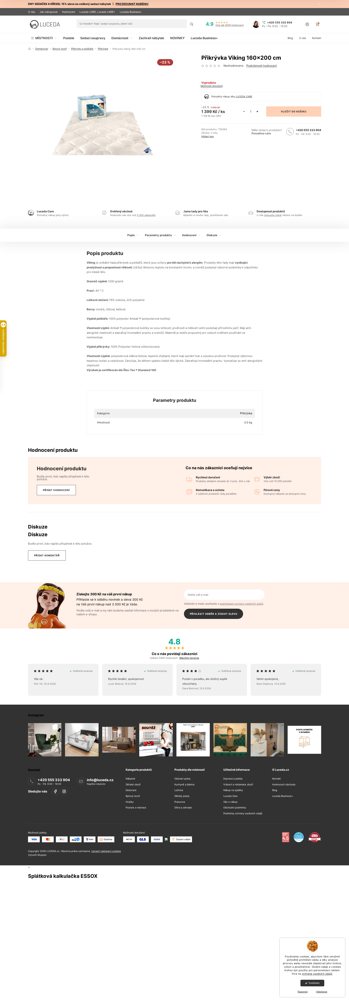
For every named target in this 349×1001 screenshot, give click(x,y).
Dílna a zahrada (183, 807)
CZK (310, 11)
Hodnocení (68, 11)
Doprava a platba (232, 778)
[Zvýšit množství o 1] (257, 111)
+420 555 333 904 (308, 130)
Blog (274, 790)
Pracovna (179, 802)
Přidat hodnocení (56, 490)
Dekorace (131, 790)
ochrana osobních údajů (317, 973)
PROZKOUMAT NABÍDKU (132, 4)
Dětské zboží (133, 784)
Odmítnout (321, 991)
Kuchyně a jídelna (184, 784)
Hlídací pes (207, 136)
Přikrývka (246, 413)
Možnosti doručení (212, 86)
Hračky (130, 802)
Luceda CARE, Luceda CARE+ (97, 11)
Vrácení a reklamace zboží (238, 784)
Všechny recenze (189, 658)
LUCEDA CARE (244, 96)
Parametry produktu (158, 235)
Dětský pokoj (181, 796)
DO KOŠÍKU (299, 111)
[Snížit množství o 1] (244, 111)
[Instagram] (64, 791)
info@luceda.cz (100, 780)
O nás (31, 11)
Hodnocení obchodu (284, 784)
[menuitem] (44, 38)
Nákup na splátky (233, 790)
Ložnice (178, 790)
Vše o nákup (230, 802)
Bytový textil (133, 796)
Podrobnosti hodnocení (261, 65)
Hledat (192, 24)
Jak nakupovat (49, 11)
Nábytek (130, 778)
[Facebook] (55, 791)
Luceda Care (230, 796)
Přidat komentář (47, 555)
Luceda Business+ (131, 11)
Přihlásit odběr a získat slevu (213, 613)
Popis (131, 235)
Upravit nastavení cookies (106, 851)
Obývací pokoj (182, 778)
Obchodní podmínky (234, 807)
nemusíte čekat (273, 215)
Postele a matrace (136, 807)
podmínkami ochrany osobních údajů (241, 603)
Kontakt (276, 778)
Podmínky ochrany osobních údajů (242, 813)
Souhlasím (314, 983)
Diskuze (212, 235)
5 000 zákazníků (146, 215)
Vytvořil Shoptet (37, 854)
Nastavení (303, 991)
